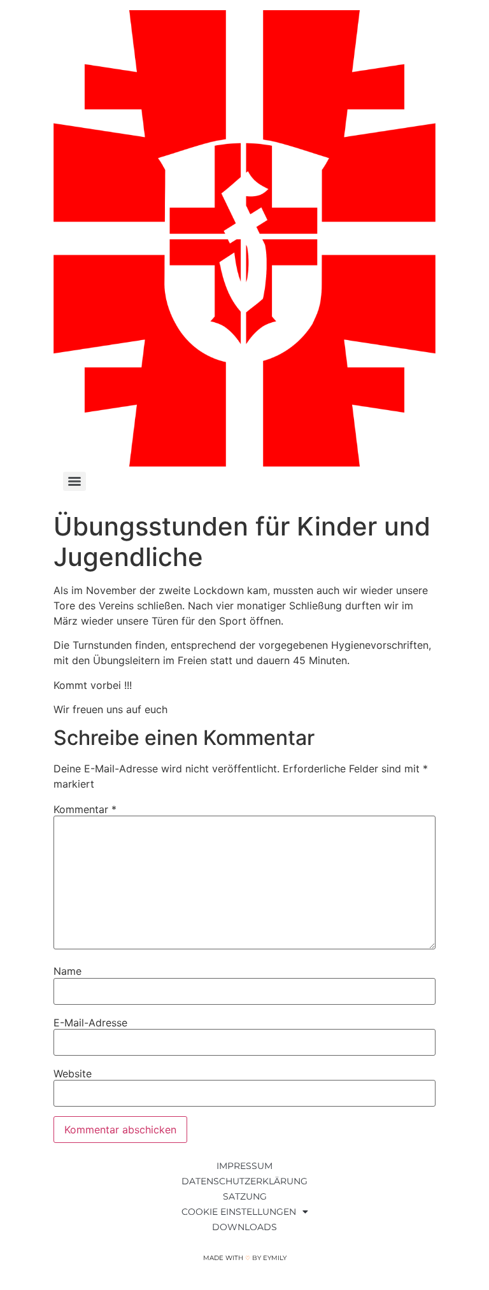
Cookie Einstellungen (238, 1211)
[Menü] (74, 481)
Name (67, 971)
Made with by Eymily (245, 1258)
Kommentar (85, 809)
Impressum (244, 1166)
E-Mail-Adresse (90, 1022)
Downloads (244, 1227)
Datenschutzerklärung (244, 1181)
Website (72, 1073)
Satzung (245, 1196)
